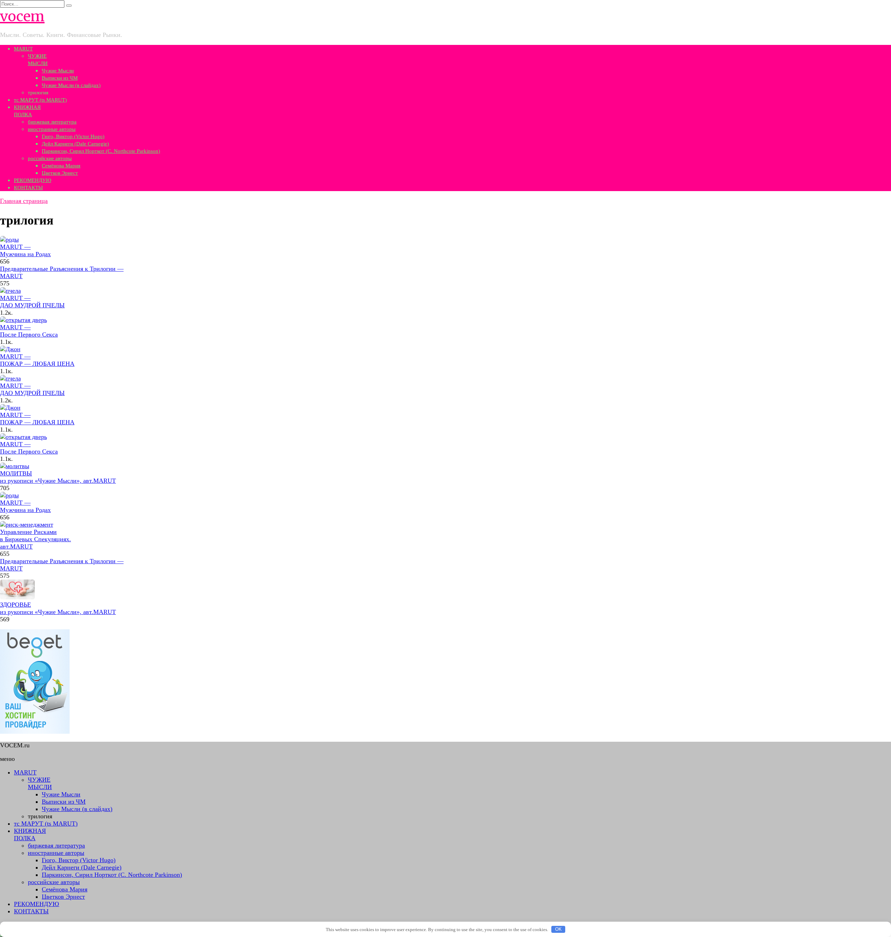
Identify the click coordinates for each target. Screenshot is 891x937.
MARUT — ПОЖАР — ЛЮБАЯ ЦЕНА (37, 360)
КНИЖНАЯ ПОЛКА (30, 834)
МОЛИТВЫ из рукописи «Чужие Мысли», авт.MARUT (58, 477)
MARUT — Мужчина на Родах (25, 250)
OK (558, 929)
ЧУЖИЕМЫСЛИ (40, 783)
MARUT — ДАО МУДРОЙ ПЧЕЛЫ (32, 301)
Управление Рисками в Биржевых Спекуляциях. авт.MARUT (35, 539)
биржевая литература (52, 122)
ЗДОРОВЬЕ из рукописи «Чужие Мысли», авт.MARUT (58, 608)
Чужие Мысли (58, 70)
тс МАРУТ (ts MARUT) (40, 100)
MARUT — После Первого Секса (29, 331)
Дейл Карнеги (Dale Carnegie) (75, 144)
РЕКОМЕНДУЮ (32, 180)
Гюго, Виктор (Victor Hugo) (73, 136)
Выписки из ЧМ (60, 78)
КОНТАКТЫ (28, 187)
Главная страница (24, 200)
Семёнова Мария (61, 165)
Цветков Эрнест (60, 173)
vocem (22, 16)
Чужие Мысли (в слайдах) (71, 85)
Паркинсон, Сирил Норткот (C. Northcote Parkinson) (101, 151)
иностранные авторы (52, 129)
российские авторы (50, 158)
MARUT (23, 49)
